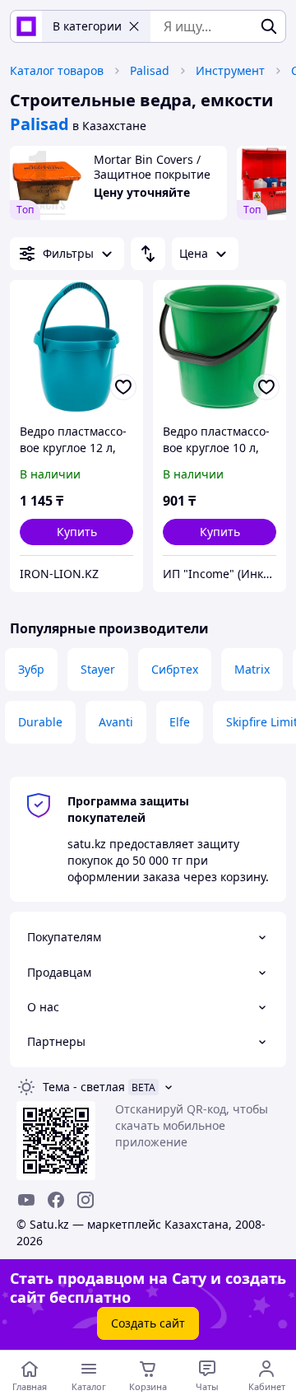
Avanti (116, 722)
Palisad (149, 70)
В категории (87, 26)
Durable (40, 722)
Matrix (252, 669)
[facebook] (56, 1200)
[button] (76, 532)
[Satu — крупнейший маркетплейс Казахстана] (26, 26)
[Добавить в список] (123, 387)
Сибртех (174, 669)
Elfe (179, 722)
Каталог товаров (57, 70)
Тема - (84, 1086)
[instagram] (85, 1200)
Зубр (31, 669)
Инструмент (230, 70)
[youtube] (26, 1200)
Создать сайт (148, 1323)
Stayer (98, 669)
